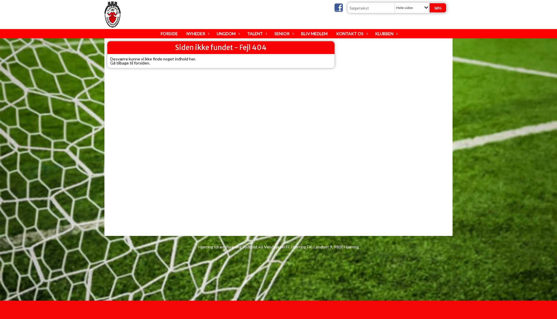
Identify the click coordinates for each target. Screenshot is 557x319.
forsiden (141, 62)
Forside (169, 33)
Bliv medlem (314, 33)
